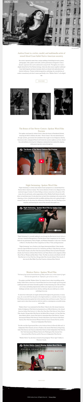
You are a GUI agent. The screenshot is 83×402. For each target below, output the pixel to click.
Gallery (48, 2)
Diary (63, 2)
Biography (31, 2)
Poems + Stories (40, 2)
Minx (53, 2)
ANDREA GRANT (11, 2)
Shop (58, 2)
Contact (73, 2)
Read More (41, 81)
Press (68, 2)
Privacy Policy (52, 397)
